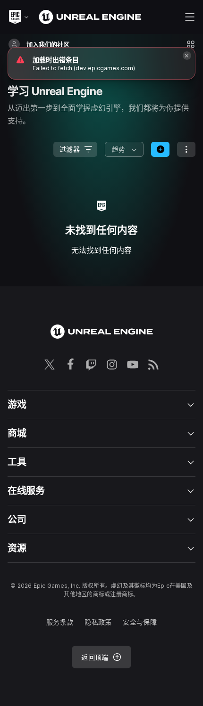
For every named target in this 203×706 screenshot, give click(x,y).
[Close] (187, 55)
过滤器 (69, 149)
